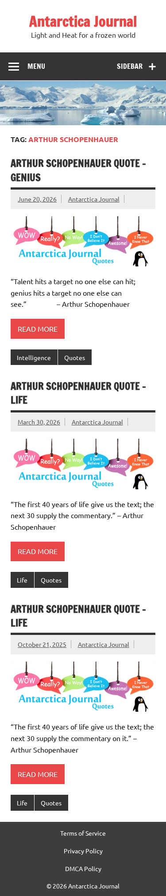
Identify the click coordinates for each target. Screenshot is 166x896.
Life (22, 580)
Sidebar (130, 66)
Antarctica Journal (83, 21)
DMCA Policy (83, 868)
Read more (38, 328)
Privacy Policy (83, 851)
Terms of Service (83, 833)
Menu (36, 66)
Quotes (74, 357)
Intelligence (34, 357)
